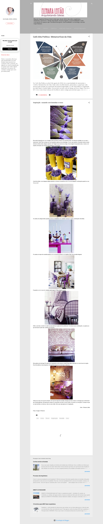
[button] (89, 37)
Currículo (54, 28)
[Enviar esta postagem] (50, 95)
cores (42, 418)
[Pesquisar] (92, 4)
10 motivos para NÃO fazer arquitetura (44, 504)
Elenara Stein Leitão (10, 19)
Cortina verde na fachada (40, 461)
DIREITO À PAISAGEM (39, 490)
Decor (47, 418)
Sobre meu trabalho (65, 28)
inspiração (54, 418)
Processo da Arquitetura (40, 476)
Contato (45, 28)
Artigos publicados (80, 28)
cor (38, 418)
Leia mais (87, 471)
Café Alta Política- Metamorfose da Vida (52, 37)
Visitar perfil (10, 23)
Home (38, 28)
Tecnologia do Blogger (62, 520)
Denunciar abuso (5, 55)
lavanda (61, 418)
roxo (67, 418)
